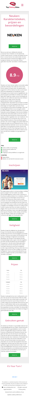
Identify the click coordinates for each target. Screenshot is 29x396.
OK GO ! (14, 377)
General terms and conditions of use (14, 392)
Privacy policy (22, 389)
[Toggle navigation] (22, 5)
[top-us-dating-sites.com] (12, 5)
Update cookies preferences (14, 394)
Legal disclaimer (8, 389)
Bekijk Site (14, 46)
